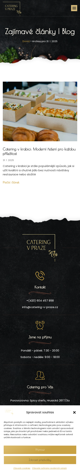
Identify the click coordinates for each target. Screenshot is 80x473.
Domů (26, 41)
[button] (74, 412)
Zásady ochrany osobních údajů (49, 468)
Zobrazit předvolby (40, 459)
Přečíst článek (11, 182)
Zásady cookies (21, 468)
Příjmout (40, 449)
